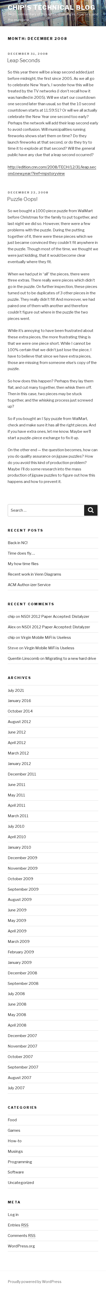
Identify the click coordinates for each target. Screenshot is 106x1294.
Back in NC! (18, 543)
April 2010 (17, 837)
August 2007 (19, 1077)
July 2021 (16, 690)
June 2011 (16, 784)
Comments (22, 1235)
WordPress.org (21, 1246)
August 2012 (19, 721)
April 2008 (17, 1025)
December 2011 (22, 774)
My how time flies (23, 564)
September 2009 (23, 889)
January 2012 (19, 763)
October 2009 (20, 879)
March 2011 (18, 816)
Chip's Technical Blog (51, 7)
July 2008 (16, 993)
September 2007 (23, 1067)
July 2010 (16, 826)
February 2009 (21, 952)
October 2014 (20, 711)
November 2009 (23, 868)
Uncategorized (21, 1182)
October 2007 (20, 1056)
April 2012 (17, 742)
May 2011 (16, 795)
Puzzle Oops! (22, 199)
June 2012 (17, 732)
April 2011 (16, 805)
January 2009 (20, 962)
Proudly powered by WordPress (34, 1281)
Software (16, 1172)
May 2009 (17, 920)
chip (11, 616)
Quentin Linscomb (23, 658)
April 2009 (17, 931)
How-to (15, 1141)
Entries (18, 1225)
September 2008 (23, 983)
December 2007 (22, 1035)
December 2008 (22, 973)
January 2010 (19, 847)
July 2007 (16, 1088)
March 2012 (18, 753)
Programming (20, 1162)
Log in (13, 1214)
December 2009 (22, 858)
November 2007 (22, 1046)
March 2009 (19, 941)
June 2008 (17, 1004)
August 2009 (20, 899)
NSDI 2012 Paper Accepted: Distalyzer (55, 616)
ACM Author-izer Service (29, 585)
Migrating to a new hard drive (70, 658)
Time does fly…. (21, 553)
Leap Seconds (23, 60)
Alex (12, 627)
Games (14, 1130)
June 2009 (17, 910)
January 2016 (19, 700)
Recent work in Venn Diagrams (34, 574)
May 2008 (17, 1014)
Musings (15, 1151)
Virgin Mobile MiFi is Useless (46, 637)
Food (12, 1120)
